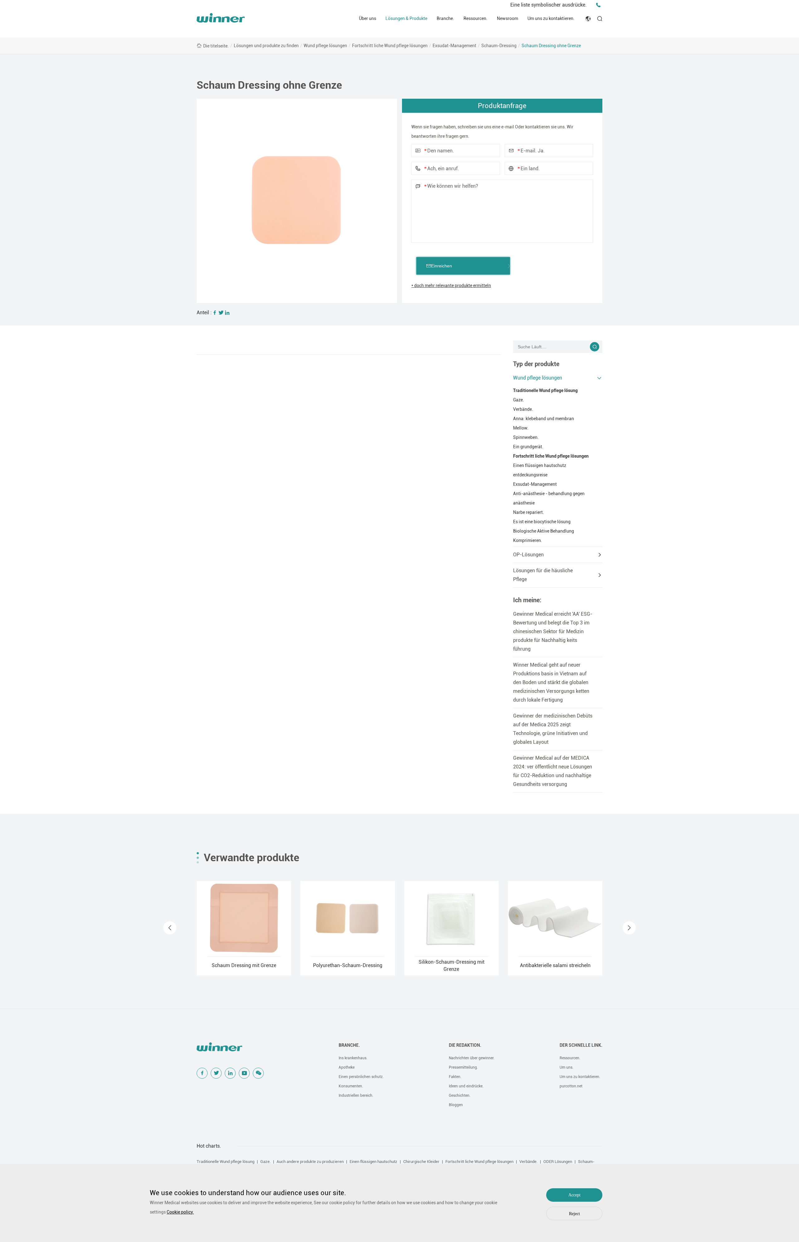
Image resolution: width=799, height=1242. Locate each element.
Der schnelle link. (581, 1045)
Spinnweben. (526, 437)
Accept (574, 1195)
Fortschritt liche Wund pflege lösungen (390, 45)
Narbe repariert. (528, 512)
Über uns (367, 18)
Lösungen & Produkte (406, 18)
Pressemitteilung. (463, 1067)
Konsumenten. (351, 1086)
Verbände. (523, 409)
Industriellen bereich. (356, 1095)
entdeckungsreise (530, 474)
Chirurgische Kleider (421, 1161)
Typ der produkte (536, 364)
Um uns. (566, 1067)
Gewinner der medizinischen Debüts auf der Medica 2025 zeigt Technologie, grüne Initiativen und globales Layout (552, 729)
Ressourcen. (475, 18)
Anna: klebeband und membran (543, 418)
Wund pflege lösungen (325, 45)
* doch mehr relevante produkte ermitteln (451, 285)
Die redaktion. (465, 1045)
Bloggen (456, 1105)
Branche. (445, 18)
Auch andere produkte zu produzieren (310, 1161)
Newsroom (507, 18)
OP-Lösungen (528, 555)
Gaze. (518, 399)
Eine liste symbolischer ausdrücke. (548, 5)
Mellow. (520, 427)
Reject (574, 1213)
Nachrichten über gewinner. (471, 1058)
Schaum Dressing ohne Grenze (551, 45)
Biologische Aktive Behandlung (543, 531)
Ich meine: (527, 600)
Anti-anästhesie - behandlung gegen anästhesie (549, 498)
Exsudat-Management (454, 45)
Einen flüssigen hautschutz (539, 465)
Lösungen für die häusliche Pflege (543, 575)
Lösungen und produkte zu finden (266, 45)
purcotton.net (571, 1086)
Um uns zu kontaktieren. (551, 18)
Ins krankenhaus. (353, 1058)
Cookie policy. (180, 1212)
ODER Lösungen (557, 1161)
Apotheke (347, 1067)
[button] (169, 927)
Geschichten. (459, 1095)
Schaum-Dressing (499, 45)
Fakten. (455, 1077)
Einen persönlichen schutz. (361, 1077)
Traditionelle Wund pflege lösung (545, 390)
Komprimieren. (527, 540)
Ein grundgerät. (528, 446)
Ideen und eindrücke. (466, 1086)
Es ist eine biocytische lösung (542, 521)
